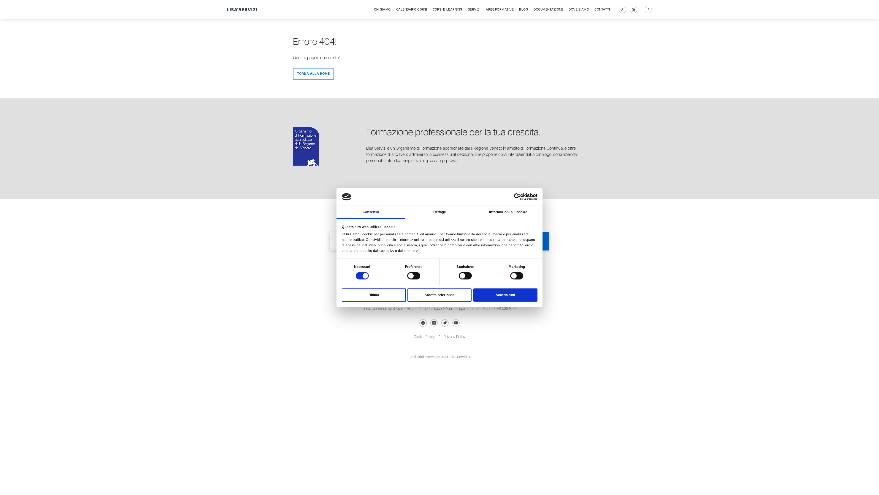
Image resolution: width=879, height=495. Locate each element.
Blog (523, 9)
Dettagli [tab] (439, 212)
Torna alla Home (313, 73)
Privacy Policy (454, 337)
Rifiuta (374, 295)
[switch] (413, 276)
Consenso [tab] (371, 212)
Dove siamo (579, 9)
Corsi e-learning (447, 9)
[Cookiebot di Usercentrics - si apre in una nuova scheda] (517, 196)
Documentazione (548, 9)
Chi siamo (382, 9)
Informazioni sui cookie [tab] (508, 212)
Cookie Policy (424, 337)
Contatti (602, 9)
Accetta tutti (505, 295)
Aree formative (500, 9)
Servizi (474, 9)
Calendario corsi (411, 9)
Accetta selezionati (439, 295)
